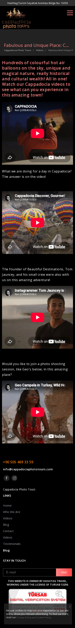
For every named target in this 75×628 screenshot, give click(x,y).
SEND (64, 572)
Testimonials (12, 544)
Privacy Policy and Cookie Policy (34, 617)
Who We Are (11, 512)
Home (7, 505)
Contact (8, 531)
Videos (7, 518)
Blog (6, 525)
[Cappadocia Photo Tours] (27, 18)
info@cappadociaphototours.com (28, 469)
